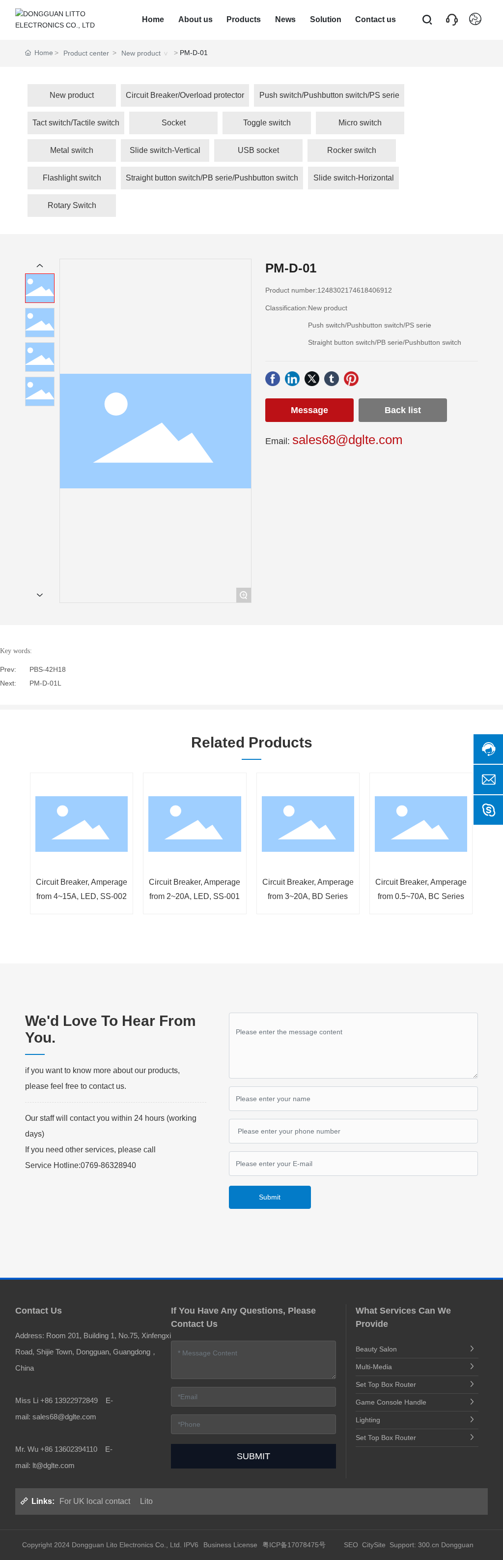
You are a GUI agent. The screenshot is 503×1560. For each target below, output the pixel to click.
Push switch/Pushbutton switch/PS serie (369, 325)
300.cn (428, 1545)
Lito (146, 1501)
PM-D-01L (45, 683)
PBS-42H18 (47, 669)
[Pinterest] (351, 378)
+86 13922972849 (69, 1400)
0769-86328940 (108, 1165)
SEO (350, 1545)
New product (141, 53)
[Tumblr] (331, 378)
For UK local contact (94, 1501)
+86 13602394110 (68, 1449)
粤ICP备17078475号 (294, 1545)
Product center (86, 53)
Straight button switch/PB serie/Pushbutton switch (384, 342)
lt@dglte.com (53, 1465)
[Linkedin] (292, 378)
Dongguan (457, 1545)
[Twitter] (312, 378)
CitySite (374, 1545)
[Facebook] (272, 378)
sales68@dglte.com (347, 439)
